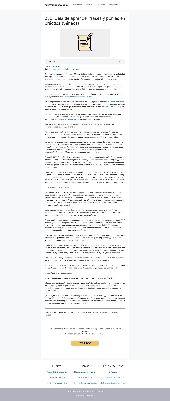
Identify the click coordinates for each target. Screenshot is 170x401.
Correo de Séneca (117, 102)
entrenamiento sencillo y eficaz (79, 97)
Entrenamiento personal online (113, 383)
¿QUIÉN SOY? (100, 5)
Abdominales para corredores (85, 383)
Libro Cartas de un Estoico (113, 377)
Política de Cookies (88, 391)
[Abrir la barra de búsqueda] (122, 5)
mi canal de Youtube (65, 119)
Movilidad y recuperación (57, 383)
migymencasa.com (56, 4)
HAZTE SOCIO (77, 5)
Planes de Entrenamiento (57, 372)
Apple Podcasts (60, 69)
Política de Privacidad (73, 391)
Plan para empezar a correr (85, 372)
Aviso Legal (100, 391)
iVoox (77, 69)
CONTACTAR (113, 5)
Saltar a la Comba (85, 377)
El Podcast (113, 372)
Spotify (71, 69)
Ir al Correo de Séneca (110, 107)
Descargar (56, 66)
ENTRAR (89, 5)
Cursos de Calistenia (57, 377)
